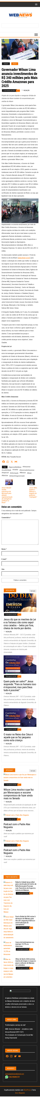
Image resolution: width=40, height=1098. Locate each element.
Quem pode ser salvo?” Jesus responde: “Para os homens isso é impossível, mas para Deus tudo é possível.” (20, 686)
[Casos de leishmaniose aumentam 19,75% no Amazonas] (9, 948)
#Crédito (15, 470)
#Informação (14, 473)
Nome (4, 549)
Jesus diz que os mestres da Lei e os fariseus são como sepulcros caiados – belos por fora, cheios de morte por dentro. (20, 624)
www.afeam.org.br (24, 258)
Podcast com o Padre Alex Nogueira (17, 826)
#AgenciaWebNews (15, 467)
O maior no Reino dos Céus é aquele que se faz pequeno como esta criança (18, 737)
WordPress (27, 1090)
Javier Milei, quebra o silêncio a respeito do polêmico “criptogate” (33, 492)
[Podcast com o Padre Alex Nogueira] (16, 815)
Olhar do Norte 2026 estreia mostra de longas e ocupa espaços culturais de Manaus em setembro (25, 962)
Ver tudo (33, 591)
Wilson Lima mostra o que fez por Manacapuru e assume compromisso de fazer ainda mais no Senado (19, 794)
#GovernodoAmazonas (26, 470)
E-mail (4, 559)
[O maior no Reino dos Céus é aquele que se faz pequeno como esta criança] (20, 717)
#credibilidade (6, 470)
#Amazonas (26, 467)
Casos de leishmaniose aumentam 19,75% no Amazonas (24, 944)
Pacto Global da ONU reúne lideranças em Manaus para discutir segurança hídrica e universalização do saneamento (25, 920)
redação (27, 90)
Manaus (15, 63)
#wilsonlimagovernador (17, 476)
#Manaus (22, 473)
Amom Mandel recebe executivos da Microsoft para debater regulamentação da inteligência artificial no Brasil (7, 495)
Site (3, 569)
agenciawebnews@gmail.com (14, 1074)
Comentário (6, 518)
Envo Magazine (20, 1093)
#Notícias (5, 475)
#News (29, 473)
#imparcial (5, 473)
